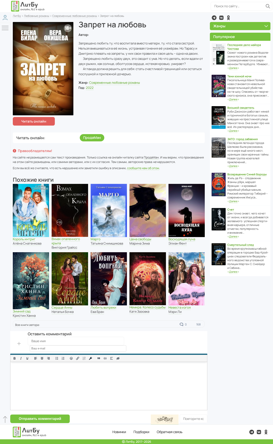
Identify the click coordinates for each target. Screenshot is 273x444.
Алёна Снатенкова (27, 243)
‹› (233, 68)
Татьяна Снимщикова (107, 243)
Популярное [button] (224, 36)
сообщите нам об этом (143, 168)
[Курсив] (21, 358)
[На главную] (28, 6)
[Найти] (268, 6)
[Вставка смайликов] (71, 358)
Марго (95, 239)
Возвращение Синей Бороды (247, 174)
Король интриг (24, 239)
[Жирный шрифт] (14, 358)
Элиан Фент (177, 243)
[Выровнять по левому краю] (35, 358)
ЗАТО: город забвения (242, 139)
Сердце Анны (62, 307)
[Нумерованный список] (63, 358)
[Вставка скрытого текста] (118, 358)
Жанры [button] (219, 25)
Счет (230, 209)
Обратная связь (170, 431)
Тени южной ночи (239, 76)
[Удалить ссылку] (84, 358)
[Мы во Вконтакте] (221, 17)
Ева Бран (97, 311)
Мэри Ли (175, 311)
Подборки (141, 431)
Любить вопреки (103, 307)
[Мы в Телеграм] (214, 17)
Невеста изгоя (179, 307)
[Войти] (5, 17)
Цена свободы (140, 239)
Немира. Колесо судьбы (147, 307)
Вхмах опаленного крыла (66, 241)
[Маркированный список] (57, 358)
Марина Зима (139, 243)
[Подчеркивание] (27, 358)
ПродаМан (92, 137)
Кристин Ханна (24, 315)
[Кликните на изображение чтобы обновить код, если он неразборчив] (165, 420)
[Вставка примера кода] (105, 358)
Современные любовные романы (74, 16)
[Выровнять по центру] (42, 358)
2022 (90, 87)
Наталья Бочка (63, 311)
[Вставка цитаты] (99, 358)
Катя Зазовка (139, 311)
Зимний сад (21, 311)
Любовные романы (36, 16)
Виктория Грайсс (64, 247)
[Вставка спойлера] (111, 358)
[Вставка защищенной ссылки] (90, 358)
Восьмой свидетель (240, 108)
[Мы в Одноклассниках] (228, 17)
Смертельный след (240, 245)
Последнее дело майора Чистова (244, 47)
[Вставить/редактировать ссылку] (77, 358)
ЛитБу (17, 16)
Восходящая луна (181, 239)
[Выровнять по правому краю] (48, 358)
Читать (34, 121)
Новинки (119, 431)
